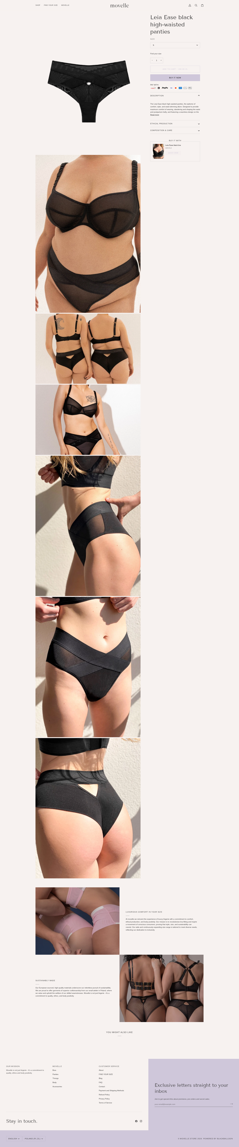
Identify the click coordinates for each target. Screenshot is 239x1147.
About (101, 1070)
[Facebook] (136, 1121)
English (12, 1139)
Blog (100, 1078)
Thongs (56, 1078)
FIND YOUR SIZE (106, 1074)
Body (55, 1082)
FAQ (100, 1082)
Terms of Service (105, 1103)
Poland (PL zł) (32, 1139)
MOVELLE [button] (57, 1066)
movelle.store (188, 1139)
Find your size (155, 54)
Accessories (57, 1087)
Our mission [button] (13, 1066)
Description (157, 96)
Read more (154, 115)
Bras (54, 1070)
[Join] (231, 1104)
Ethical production (161, 124)
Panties (55, 1074)
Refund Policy (104, 1095)
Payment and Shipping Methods (111, 1091)
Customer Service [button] (109, 1066)
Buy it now (175, 78)
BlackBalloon (225, 1139)
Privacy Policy (104, 1099)
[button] (38, 5)
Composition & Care (161, 130)
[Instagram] (141, 1121)
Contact (102, 1087)
